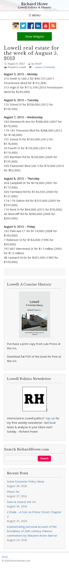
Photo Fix (13, 492)
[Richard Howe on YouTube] (45, 25)
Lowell (22, 67)
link (14, 348)
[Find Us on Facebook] (30, 25)
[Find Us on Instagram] (15, 25)
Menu (35, 15)
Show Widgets (34, 36)
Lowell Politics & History (34, 7)
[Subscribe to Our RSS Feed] (53, 25)
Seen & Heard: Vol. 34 (21, 502)
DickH (38, 63)
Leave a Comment (45, 67)
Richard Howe (34, 4)
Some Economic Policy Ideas (25, 481)
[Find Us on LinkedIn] (38, 25)
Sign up (50, 418)
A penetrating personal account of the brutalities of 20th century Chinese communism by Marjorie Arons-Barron (32, 531)
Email (5, 557)
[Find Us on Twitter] (23, 25)
